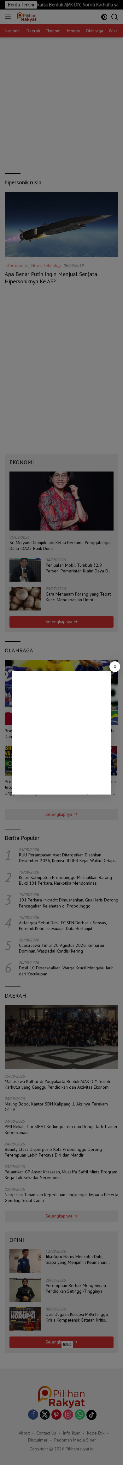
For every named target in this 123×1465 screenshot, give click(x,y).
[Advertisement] (61, 733)
